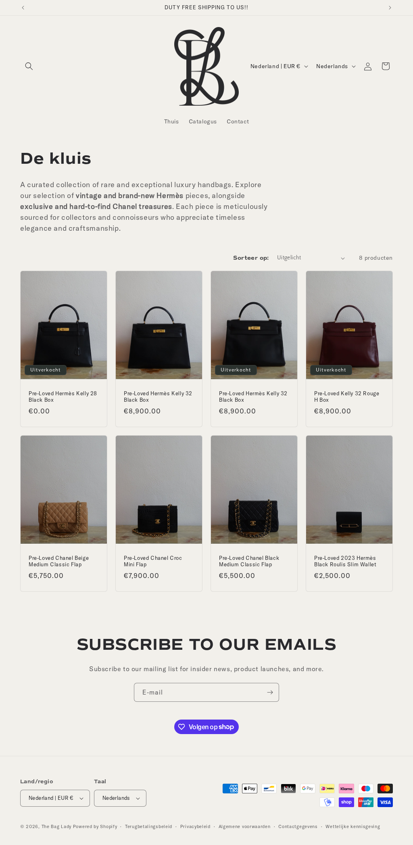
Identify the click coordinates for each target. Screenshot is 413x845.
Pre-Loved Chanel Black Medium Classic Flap (249, 561)
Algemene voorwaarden (245, 826)
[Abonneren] (270, 692)
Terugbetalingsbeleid (148, 826)
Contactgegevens (298, 826)
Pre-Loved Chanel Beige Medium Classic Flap (59, 561)
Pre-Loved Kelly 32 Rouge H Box (346, 396)
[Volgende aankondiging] (390, 7)
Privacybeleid (195, 826)
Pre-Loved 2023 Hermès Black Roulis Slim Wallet (345, 561)
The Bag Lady (56, 826)
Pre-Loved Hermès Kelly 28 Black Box (63, 396)
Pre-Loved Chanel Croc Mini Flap (153, 561)
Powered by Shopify (95, 826)
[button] (29, 66)
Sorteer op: (251, 258)
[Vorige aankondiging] (23, 7)
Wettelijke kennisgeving (352, 826)
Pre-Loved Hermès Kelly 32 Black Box (158, 396)
